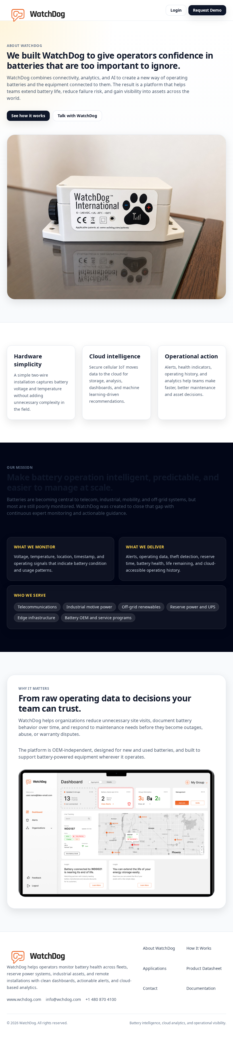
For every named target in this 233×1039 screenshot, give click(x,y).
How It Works (198, 948)
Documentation (201, 988)
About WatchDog (159, 948)
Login (176, 10)
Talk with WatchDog (77, 115)
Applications (155, 968)
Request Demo (207, 10)
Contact (150, 988)
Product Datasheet (204, 968)
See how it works (28, 115)
